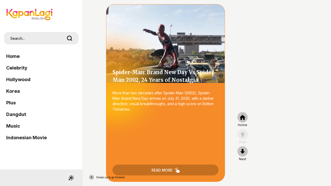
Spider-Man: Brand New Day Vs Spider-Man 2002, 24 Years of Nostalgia (165, 93)
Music (13, 126)
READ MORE (162, 170)
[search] (69, 38)
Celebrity (16, 68)
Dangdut (16, 114)
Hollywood (18, 79)
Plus (11, 102)
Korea (13, 91)
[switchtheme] (71, 178)
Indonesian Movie (26, 137)
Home (13, 56)
